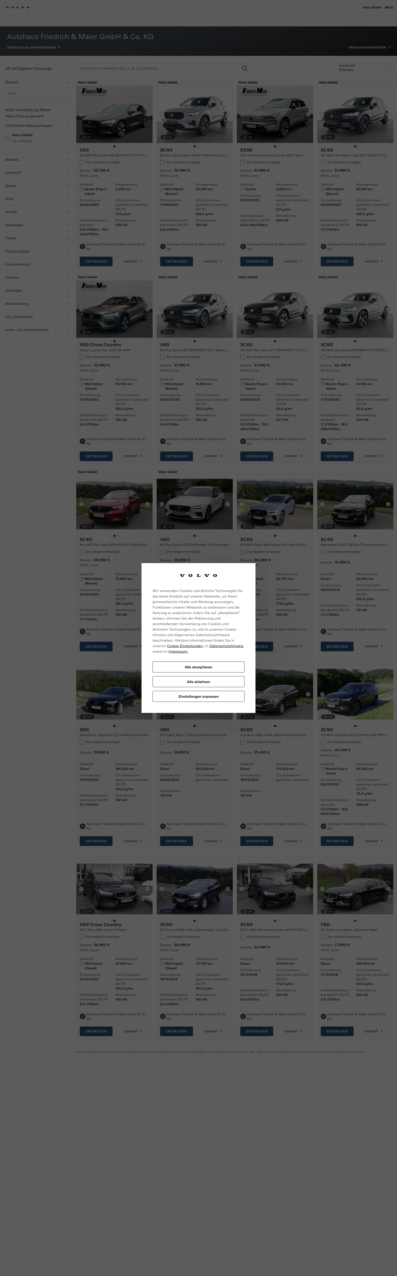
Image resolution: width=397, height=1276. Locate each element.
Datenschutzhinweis (227, 646)
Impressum (178, 651)
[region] (198, 638)
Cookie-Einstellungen (185, 646)
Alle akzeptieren (198, 667)
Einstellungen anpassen (199, 696)
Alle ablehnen (198, 681)
